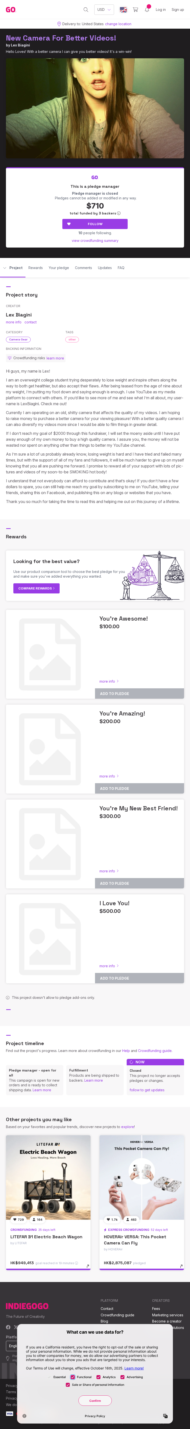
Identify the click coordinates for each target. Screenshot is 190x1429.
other (72, 339)
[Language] (123, 9)
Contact (107, 1308)
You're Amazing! (122, 713)
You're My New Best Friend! (138, 808)
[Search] (86, 9)
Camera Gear (18, 339)
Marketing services (167, 1315)
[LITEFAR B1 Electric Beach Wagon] (48, 1177)
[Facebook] (8, 1327)
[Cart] (135, 9)
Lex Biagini (20, 45)
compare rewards (35, 588)
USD (101, 9)
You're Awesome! (123, 618)
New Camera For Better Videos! (61, 38)
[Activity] (147, 9)
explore (127, 1127)
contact (30, 322)
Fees (156, 1308)
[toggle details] (90, 1268)
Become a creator (167, 1321)
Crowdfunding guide (155, 1051)
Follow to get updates (147, 1090)
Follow (95, 224)
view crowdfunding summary (95, 240)
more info (14, 322)
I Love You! (114, 903)
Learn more (42, 1090)
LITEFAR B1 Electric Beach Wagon (46, 1237)
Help (126, 1051)
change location (118, 24)
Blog (104, 1321)
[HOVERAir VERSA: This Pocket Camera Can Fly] (141, 1177)
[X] (16, 1327)
